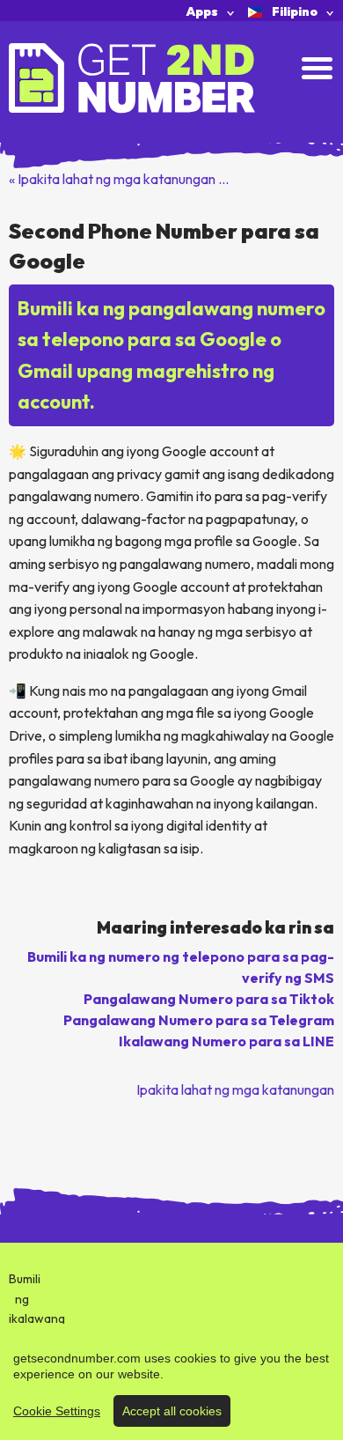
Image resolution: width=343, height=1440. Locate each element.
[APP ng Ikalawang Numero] (132, 76)
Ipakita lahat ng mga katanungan (235, 1089)
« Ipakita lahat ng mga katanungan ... (119, 179)
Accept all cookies (172, 1411)
